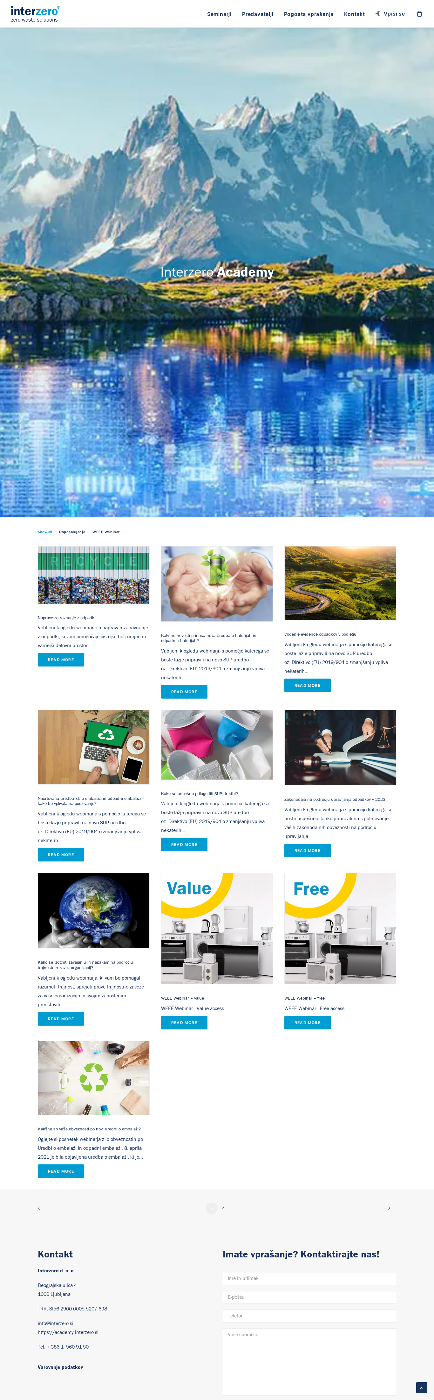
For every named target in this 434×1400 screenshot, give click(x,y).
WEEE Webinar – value (182, 998)
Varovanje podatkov (60, 1367)
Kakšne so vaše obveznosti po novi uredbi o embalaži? (89, 1129)
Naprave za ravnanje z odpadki (66, 618)
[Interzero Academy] (35, 14)
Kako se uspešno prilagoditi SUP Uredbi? (199, 794)
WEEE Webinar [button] (106, 532)
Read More (61, 659)
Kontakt (354, 14)
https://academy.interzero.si (68, 1332)
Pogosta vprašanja (309, 14)
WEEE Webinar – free (304, 998)
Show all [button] (45, 532)
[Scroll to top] (421, 1387)
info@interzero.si (55, 1323)
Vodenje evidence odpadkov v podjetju (320, 634)
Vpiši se (394, 13)
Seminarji (219, 14)
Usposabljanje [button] (72, 532)
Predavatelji (258, 14)
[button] (93, 575)
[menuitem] (219, 14)
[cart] (420, 13)
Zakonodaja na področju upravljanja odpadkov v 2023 (334, 799)
